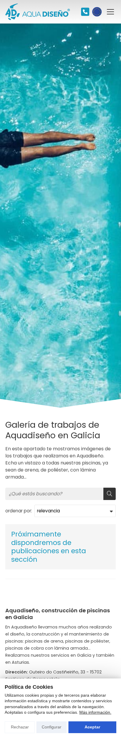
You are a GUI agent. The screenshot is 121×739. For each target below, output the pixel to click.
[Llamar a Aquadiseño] (85, 12)
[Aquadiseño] (37, 12)
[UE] (97, 11)
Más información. (95, 712)
